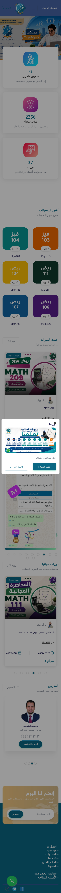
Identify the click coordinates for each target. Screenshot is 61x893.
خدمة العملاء (44, 466)
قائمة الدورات (16, 466)
